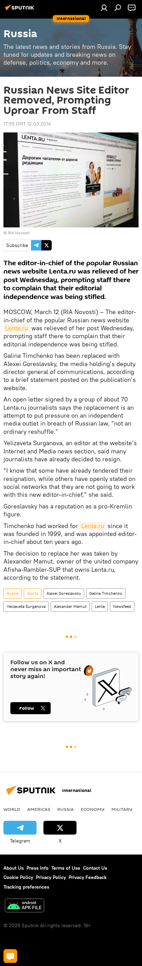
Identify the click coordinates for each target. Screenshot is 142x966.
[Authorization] (104, 7)
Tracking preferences (26, 887)
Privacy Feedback (87, 877)
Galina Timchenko (105, 593)
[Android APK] (24, 906)
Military (121, 809)
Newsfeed (122, 606)
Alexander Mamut (70, 606)
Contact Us (95, 868)
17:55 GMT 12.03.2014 (27, 124)
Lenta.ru (16, 328)
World (32, 593)
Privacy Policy (51, 877)
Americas (38, 809)
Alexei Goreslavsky (64, 593)
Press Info (38, 868)
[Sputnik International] (20, 10)
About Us (13, 868)
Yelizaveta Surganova (26, 606)
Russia (13, 593)
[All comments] (10, 956)
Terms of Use (65, 868)
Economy (92, 809)
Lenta (100, 606)
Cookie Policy (18, 877)
